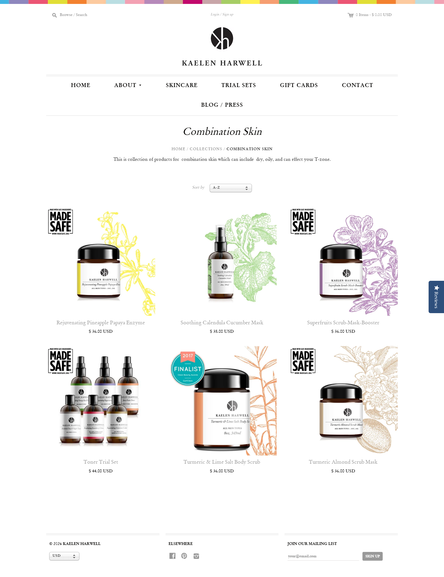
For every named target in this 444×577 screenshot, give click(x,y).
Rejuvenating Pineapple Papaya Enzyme (100, 323)
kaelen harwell (82, 544)
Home (80, 85)
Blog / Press (222, 105)
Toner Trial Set (101, 462)
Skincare (182, 85)
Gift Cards (299, 85)
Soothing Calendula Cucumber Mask (222, 323)
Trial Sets (238, 85)
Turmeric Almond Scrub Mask (343, 462)
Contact (357, 85)
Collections (206, 149)
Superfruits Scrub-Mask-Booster (343, 323)
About (128, 85)
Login (215, 14)
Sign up (227, 14)
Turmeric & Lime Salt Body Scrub (222, 462)
